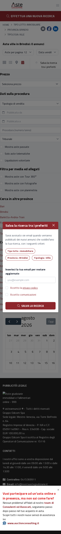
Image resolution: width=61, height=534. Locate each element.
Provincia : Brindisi (17, 258)
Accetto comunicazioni (23, 295)
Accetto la (24, 288)
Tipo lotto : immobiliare (20, 251)
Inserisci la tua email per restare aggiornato (25, 271)
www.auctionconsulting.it (23, 523)
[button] (59, 489)
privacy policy (30, 288)
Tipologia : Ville (42, 258)
